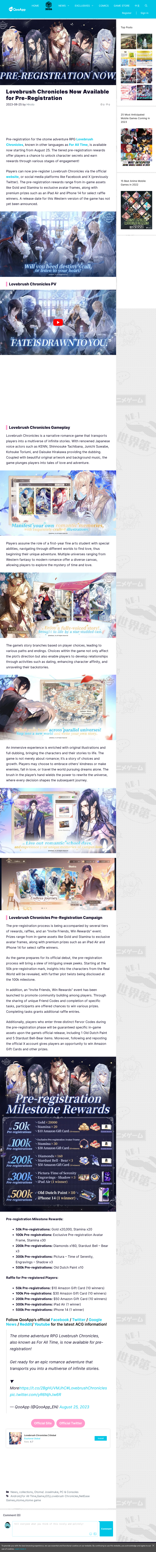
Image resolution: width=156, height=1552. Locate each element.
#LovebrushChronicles (86, 1388)
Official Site (43, 1423)
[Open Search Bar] (146, 5)
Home (35, 5)
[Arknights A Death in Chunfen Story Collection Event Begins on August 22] (128, 42)
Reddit (26, 1324)
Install (101, 1438)
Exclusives (82, 5)
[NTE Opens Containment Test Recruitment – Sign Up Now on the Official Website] (144, 93)
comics (104, 5)
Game (40, 1496)
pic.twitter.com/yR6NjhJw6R (35, 1394)
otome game (33, 1500)
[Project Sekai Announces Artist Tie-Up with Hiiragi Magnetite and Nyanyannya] (128, 59)
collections (26, 1492)
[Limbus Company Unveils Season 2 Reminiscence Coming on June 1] (144, 42)
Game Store (122, 5)
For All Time (28, 1496)
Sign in (144, 12)
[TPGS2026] (49, 5)
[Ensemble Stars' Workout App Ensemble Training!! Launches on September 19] (144, 59)
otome (20, 1500)
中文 (137, 5)
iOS (47, 1496)
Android (16, 1496)
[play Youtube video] (58, 322)
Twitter (78, 1319)
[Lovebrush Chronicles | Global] (58, 1438)
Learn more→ (20, 1549)
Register (126, 12)
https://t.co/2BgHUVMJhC (42, 1388)
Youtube (42, 1324)
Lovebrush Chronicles (64, 1496)
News (62, 5)
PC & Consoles (69, 1492)
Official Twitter (70, 1423)
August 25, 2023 (74, 1407)
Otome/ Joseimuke (46, 1492)
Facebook (60, 1319)
